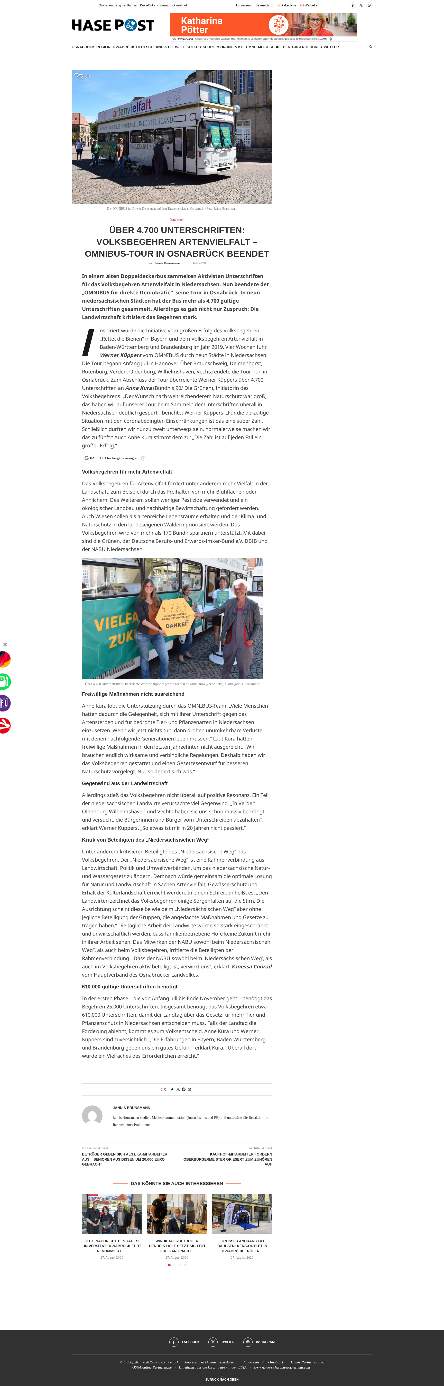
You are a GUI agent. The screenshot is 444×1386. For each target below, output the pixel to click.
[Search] (370, 47)
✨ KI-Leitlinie (286, 5)
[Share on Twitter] (178, 1089)
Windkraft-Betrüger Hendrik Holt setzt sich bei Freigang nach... (177, 1246)
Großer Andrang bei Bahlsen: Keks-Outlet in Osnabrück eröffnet (242, 1246)
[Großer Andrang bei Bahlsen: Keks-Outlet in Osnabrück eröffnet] (242, 1214)
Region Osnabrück (115, 47)
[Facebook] (353, 5)
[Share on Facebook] (172, 1089)
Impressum (244, 5)
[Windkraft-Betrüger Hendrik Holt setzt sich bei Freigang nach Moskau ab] (177, 1214)
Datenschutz (264, 5)
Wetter (331, 47)
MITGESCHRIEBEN (274, 47)
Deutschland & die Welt (160, 47)
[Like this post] (166, 1089)
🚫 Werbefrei (309, 5)
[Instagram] (369, 5)
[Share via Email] (189, 1089)
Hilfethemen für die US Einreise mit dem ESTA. (213, 1367)
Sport (209, 47)
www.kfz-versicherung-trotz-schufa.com (282, 1367)
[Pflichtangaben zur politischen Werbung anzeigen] (330, 39)
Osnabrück (83, 47)
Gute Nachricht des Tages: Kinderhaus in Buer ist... (134, 5)
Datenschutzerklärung (220, 1362)
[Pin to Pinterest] (184, 1089)
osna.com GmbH (166, 1362)
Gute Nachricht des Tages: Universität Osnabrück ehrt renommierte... (111, 1246)
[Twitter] (361, 5)
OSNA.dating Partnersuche (152, 1367)
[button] (85, 5)
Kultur (194, 47)
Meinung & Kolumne (236, 47)
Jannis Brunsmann (167, 263)
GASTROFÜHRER (307, 47)
